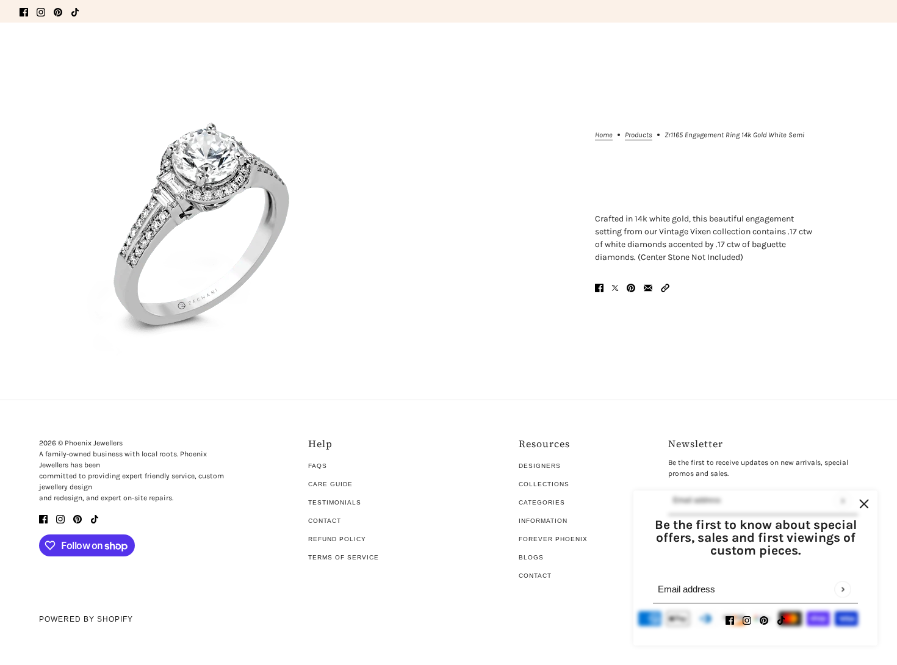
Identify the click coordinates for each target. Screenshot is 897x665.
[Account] (847, 50)
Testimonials (334, 502)
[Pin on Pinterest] (631, 287)
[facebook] (24, 11)
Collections (544, 484)
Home (604, 135)
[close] (864, 504)
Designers (540, 465)
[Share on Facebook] (599, 287)
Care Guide (330, 484)
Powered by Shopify (86, 619)
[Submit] (842, 589)
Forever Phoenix (553, 539)
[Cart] (870, 50)
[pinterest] (58, 11)
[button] (665, 287)
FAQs (317, 465)
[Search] (26, 49)
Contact (324, 520)
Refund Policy (337, 539)
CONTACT (535, 575)
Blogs (531, 557)
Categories (542, 502)
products (638, 135)
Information (543, 520)
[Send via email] (648, 287)
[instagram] (41, 11)
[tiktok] (75, 11)
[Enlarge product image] (204, 234)
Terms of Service (343, 557)
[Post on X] (615, 287)
